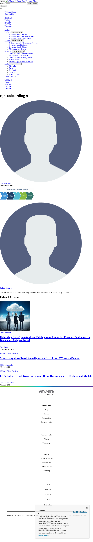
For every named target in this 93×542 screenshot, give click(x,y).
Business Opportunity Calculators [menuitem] (21, 62)
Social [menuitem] (7, 64)
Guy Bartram (4, 347)
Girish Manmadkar (6, 365)
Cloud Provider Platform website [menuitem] (21, 53)
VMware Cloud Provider (9, 353)
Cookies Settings (80, 512)
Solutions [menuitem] (8, 41)
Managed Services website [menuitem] (18, 55)
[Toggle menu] (1, 8)
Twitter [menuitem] (11, 68)
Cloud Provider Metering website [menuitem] (21, 57)
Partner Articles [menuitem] (10, 76)
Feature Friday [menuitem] (14, 60)
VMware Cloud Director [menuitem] (18, 34)
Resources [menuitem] (8, 51)
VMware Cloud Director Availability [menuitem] (22, 36)
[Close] (87, 508)
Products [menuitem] (8, 32)
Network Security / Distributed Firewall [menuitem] (23, 43)
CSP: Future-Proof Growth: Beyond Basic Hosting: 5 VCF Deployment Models (46, 375)
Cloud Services (5, 332)
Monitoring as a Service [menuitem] (17, 49)
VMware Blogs (10, 12)
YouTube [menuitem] (12, 72)
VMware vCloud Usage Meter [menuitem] (20, 38)
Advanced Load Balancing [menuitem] (18, 45)
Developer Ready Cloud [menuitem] (18, 47)
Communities (9, 14)
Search (2, 3)
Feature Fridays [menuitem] (14, 74)
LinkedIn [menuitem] (12, 66)
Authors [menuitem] (7, 30)
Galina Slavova (5, 183)
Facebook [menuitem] (12, 70)
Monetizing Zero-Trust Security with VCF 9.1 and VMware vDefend (40, 358)
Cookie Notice (43, 535)
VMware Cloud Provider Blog (26, 1)
